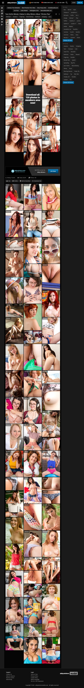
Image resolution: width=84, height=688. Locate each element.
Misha (72, 35)
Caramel (72, 37)
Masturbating (29, 16)
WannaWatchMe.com (46, 10)
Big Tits (73, 63)
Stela (79, 23)
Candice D (73, 23)
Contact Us (9, 674)
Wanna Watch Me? (47, 2)
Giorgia (65, 18)
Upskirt (74, 60)
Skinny (65, 68)
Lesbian (66, 79)
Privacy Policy (34, 676)
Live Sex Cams (60, 2)
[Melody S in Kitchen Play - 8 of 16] (51, 65)
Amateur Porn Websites (13, 8)
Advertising (9, 679)
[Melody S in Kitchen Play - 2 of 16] (33, 32)
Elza (65, 9)
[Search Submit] (66, 2)
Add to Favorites (26, 181)
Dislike (16, 181)
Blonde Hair (67, 60)
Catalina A (72, 21)
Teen (50, 16)
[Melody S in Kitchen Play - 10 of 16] (51, 85)
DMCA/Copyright (35, 679)
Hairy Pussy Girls (41, 8)
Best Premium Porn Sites (28, 8)
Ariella (65, 26)
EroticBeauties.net (53, 8)
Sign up (80, 2)
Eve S (77, 15)
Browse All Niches (68, 82)
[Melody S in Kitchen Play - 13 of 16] (33, 125)
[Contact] (2, 24)
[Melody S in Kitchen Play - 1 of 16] (14, 32)
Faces (70, 68)
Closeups (70, 49)
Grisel (78, 37)
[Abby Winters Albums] (2, 8)
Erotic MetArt (24, 10)
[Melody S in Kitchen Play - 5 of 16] (33, 52)
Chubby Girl (67, 77)
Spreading (66, 63)
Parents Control (10, 677)
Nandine (75, 29)
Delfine (65, 21)
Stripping (44, 16)
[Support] (2, 22)
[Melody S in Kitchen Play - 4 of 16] (14, 52)
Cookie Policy (34, 677)
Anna (77, 35)
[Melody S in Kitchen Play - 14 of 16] (14, 138)
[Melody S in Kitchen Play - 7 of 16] (33, 72)
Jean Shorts (67, 65)
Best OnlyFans (34, 2)
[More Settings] (59, 14)
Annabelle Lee (67, 29)
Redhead (37, 16)
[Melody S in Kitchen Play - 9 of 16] (14, 85)
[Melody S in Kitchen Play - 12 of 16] (51, 112)
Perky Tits (76, 71)
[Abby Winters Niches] (2, 13)
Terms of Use (34, 674)
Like (9, 181)
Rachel (69, 9)
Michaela (66, 15)
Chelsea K (66, 12)
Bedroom (66, 54)
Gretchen (66, 35)
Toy (71, 74)
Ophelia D (66, 23)
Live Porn (16, 10)
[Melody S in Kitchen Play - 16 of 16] (33, 152)
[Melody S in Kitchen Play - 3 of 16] (51, 45)
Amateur (15, 16)
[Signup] (2, 19)
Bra (71, 79)
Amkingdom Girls (34, 10)
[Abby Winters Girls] (2, 10)
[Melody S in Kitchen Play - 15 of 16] (51, 138)
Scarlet (72, 32)
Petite (72, 54)
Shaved (77, 54)
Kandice (78, 32)
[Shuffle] (56, 14)
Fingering (22, 16)
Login (73, 2)
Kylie (74, 9)
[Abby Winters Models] (16, 2)
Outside (72, 57)
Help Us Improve (10, 676)
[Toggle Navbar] (3, 2)
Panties (72, 46)
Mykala (71, 26)
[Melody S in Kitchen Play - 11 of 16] (14, 112)
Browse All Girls (68, 40)
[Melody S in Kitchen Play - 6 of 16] (14, 65)
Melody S (8, 16)
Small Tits (66, 51)
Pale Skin (76, 74)
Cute (76, 49)
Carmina (66, 32)
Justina (78, 21)
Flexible (74, 77)
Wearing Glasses (68, 71)
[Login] (2, 16)
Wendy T (71, 18)
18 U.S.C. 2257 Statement (37, 681)
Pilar (77, 18)
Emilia (72, 15)
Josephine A (74, 12)
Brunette (73, 51)
